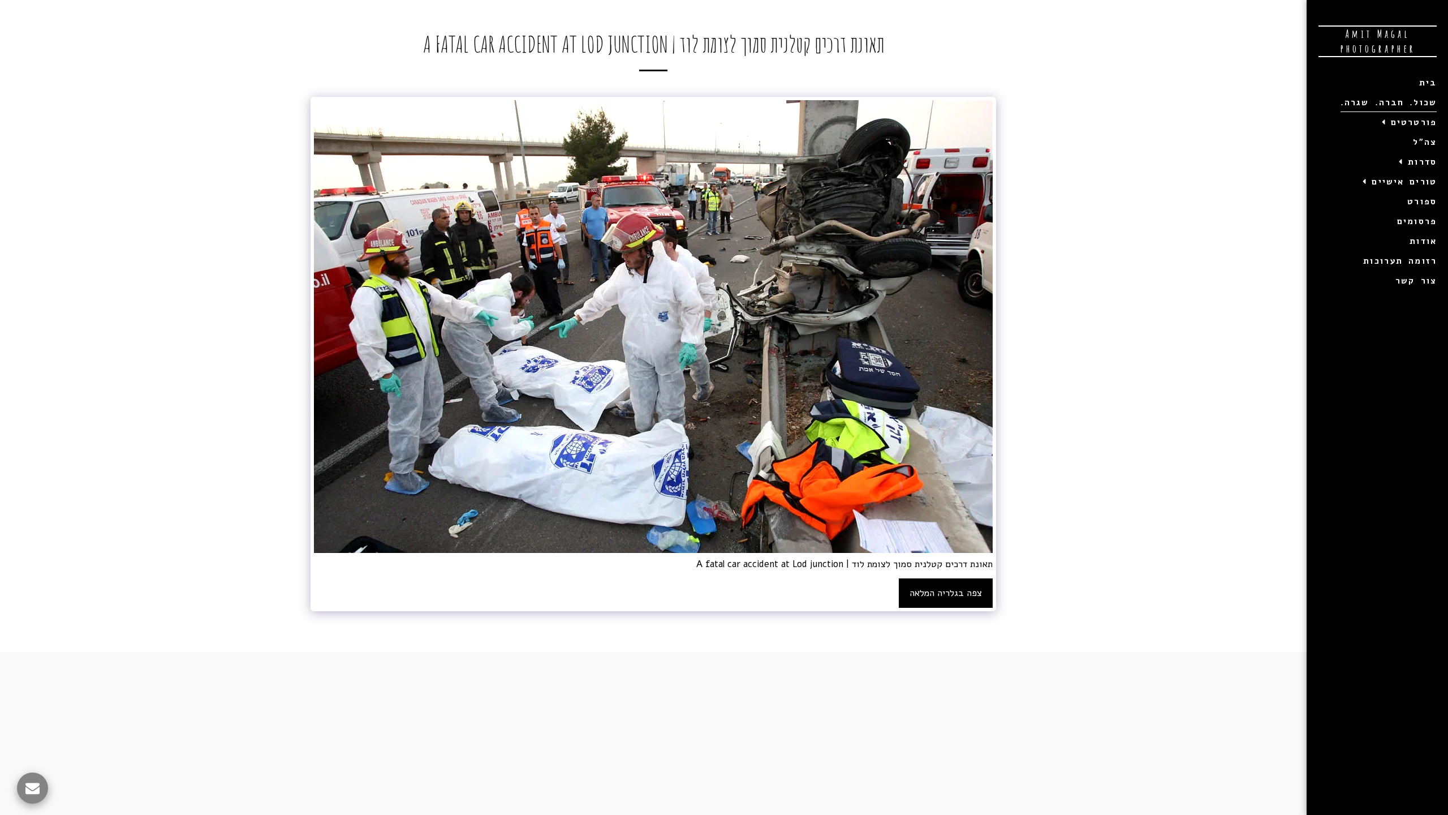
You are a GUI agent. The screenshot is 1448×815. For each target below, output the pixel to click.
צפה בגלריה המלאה (946, 592)
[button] (1407, 122)
